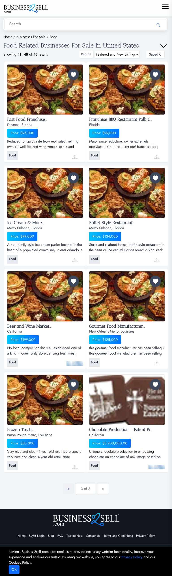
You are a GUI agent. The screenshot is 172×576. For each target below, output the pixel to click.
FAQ (60, 535)
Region (86, 54)
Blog (51, 535)
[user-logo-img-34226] (75, 154)
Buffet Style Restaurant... (111, 222)
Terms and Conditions (118, 535)
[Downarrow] (163, 46)
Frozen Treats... (20, 429)
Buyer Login (37, 535)
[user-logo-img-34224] (75, 258)
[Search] (158, 25)
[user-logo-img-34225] (156, 154)
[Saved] (73, 74)
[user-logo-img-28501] (156, 361)
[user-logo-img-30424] (75, 361)
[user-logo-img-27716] (75, 464)
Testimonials (75, 535)
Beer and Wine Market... (29, 326)
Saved (155, 54)
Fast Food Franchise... (27, 119)
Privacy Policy (145, 535)
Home (21, 535)
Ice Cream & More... (25, 222)
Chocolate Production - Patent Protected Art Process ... (127, 429)
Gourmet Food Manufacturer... (117, 326)
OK (14, 569)
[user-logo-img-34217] (156, 258)
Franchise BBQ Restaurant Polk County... (126, 119)
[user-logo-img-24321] (156, 464)
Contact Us (93, 535)
